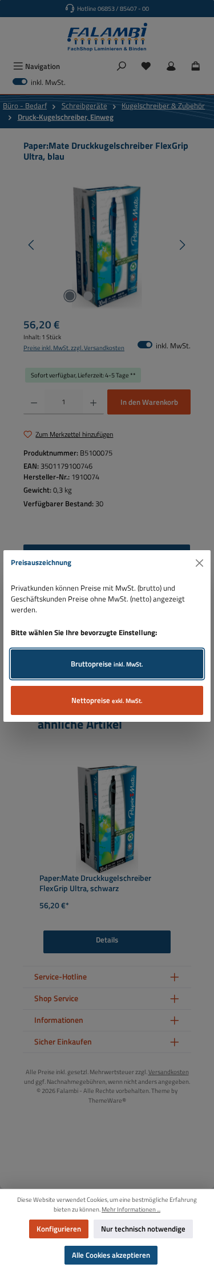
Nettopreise (107, 700)
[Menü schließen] (199, 562)
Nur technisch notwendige (143, 1228)
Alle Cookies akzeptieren (111, 1255)
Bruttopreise (107, 663)
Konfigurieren (59, 1228)
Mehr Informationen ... (131, 1209)
